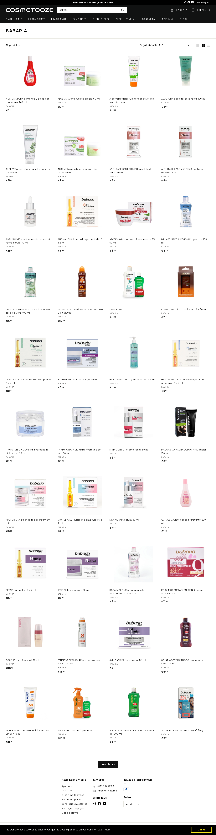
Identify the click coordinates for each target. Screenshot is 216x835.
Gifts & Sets (101, 19)
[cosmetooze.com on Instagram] (94, 803)
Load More (108, 764)
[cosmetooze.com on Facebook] (99, 803)
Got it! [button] (201, 830)
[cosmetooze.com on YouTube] (104, 803)
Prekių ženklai (126, 19)
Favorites (80, 19)
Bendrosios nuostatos (74, 803)
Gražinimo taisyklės (73, 795)
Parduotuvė (36, 19)
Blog (183, 19)
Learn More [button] (104, 829)
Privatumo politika (72, 799)
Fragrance (59, 19)
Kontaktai (149, 19)
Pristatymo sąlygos (73, 808)
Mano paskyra (70, 812)
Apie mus (168, 19)
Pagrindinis (14, 19)
